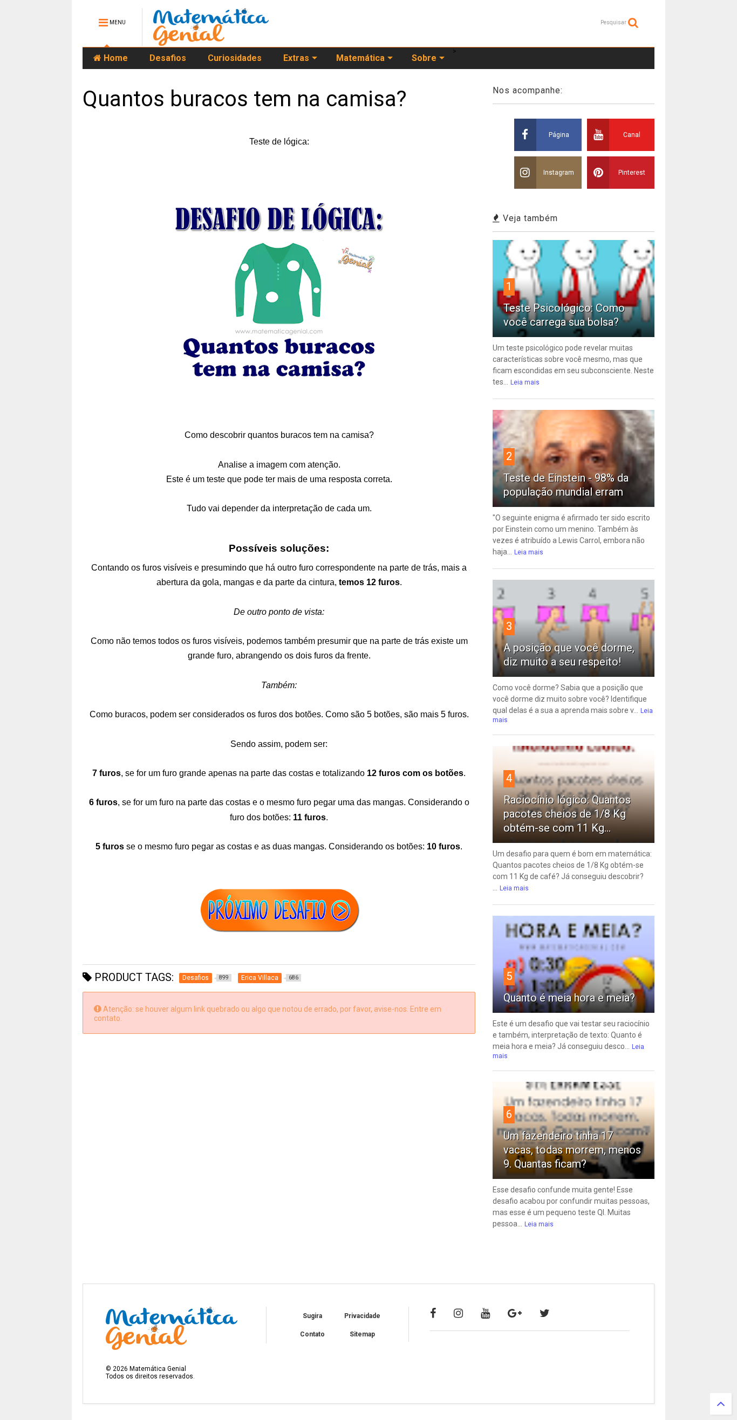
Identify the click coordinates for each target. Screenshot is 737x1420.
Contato (312, 1334)
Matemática (360, 58)
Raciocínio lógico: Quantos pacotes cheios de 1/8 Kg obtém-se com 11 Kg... (567, 813)
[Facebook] (433, 1313)
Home (114, 58)
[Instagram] (458, 1313)
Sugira (312, 1316)
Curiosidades (235, 58)
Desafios (167, 58)
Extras (296, 58)
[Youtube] (485, 1313)
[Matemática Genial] (211, 41)
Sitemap (362, 1334)
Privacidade (362, 1316)
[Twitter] (545, 1313)
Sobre (424, 58)
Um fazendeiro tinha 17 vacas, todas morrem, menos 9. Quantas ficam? (572, 1149)
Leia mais (525, 382)
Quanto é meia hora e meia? (569, 997)
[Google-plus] (515, 1313)
